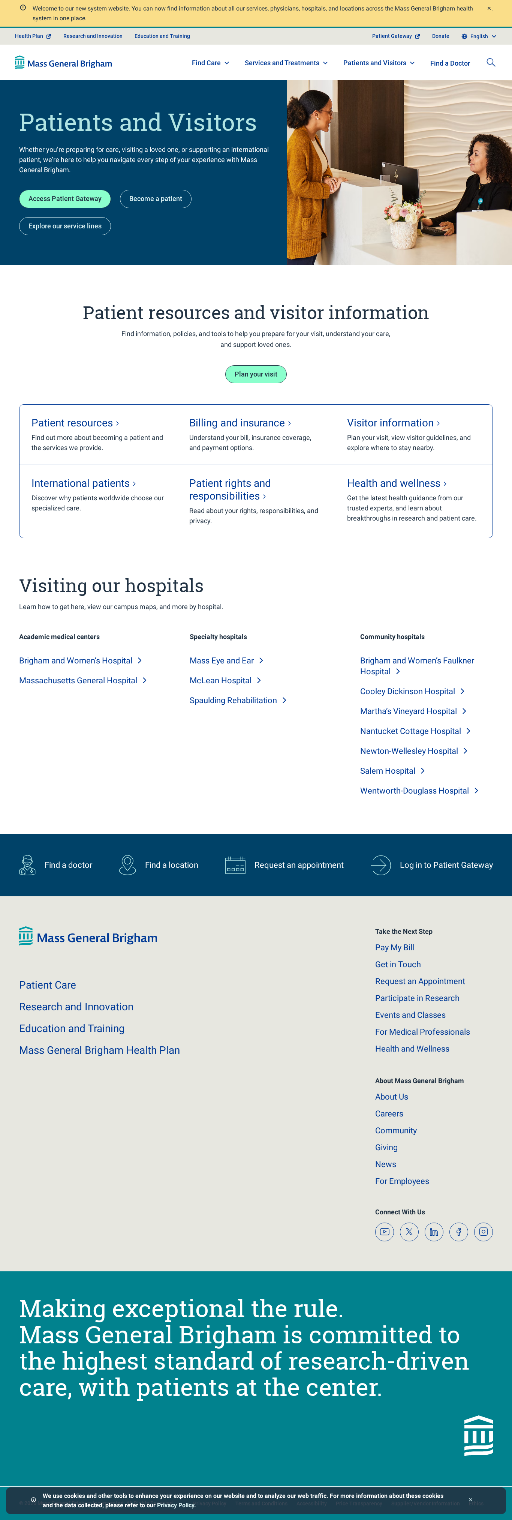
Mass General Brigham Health (99, 1050)
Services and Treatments (282, 63)
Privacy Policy (175, 1505)
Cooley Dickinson (407, 691)
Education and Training (162, 36)
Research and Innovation (93, 36)
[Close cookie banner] (471, 1500)
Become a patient (155, 199)
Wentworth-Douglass (414, 790)
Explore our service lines (65, 226)
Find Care (206, 63)
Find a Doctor (450, 63)
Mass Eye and (222, 660)
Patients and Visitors (374, 63)
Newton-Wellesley (409, 751)
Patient (47, 985)
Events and (410, 1015)
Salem (387, 771)
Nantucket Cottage (410, 731)
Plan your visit (256, 374)
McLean (221, 680)
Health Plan (29, 36)
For (402, 1181)
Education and (72, 1028)
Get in (398, 964)
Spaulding (233, 700)
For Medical (422, 1032)
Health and (412, 1048)
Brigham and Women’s (75, 660)
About (391, 1096)
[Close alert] (489, 9)
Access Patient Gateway (65, 199)
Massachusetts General (78, 680)
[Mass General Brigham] (63, 62)
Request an (420, 981)
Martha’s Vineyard (408, 711)
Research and (76, 1007)
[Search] (491, 62)
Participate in (417, 998)
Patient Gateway (392, 36)
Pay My (394, 947)
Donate (440, 36)
